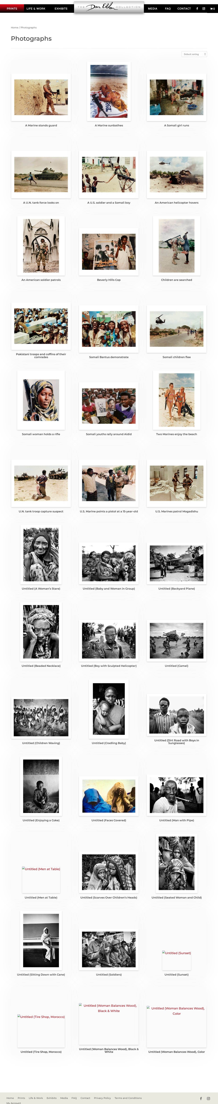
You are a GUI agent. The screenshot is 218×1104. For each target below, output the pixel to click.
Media (152, 8)
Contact (184, 8)
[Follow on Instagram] (208, 1098)
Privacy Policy (102, 1098)
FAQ (168, 8)
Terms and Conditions (128, 1098)
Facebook (197, 8)
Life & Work (36, 8)
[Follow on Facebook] (201, 1098)
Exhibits (61, 8)
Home (14, 27)
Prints (12, 8)
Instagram (204, 8)
